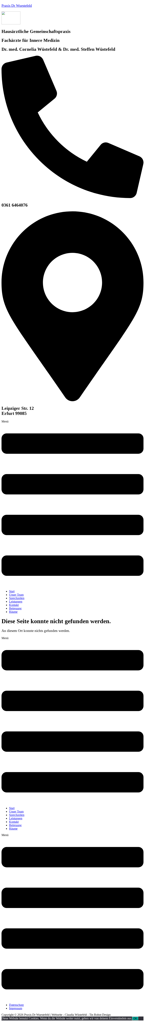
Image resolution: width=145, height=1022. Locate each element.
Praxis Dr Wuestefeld (17, 6)
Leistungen (15, 601)
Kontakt (14, 605)
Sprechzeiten (16, 598)
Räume (13, 611)
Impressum (15, 1008)
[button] (72, 503)
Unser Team (16, 594)
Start (12, 591)
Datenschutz (16, 1004)
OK (135, 1018)
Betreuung (15, 608)
